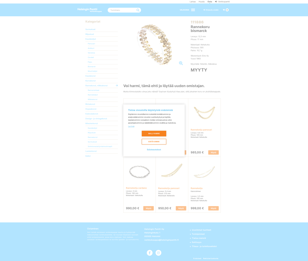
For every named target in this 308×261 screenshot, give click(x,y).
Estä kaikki (153, 142)
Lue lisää (131, 126)
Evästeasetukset (154, 149)
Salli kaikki (154, 133)
